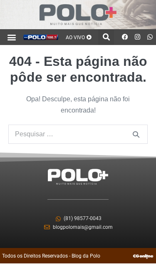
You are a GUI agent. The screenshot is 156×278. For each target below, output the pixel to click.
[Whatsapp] (150, 37)
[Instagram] (137, 37)
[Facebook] (125, 37)
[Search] (136, 134)
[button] (12, 37)
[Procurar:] (78, 134)
